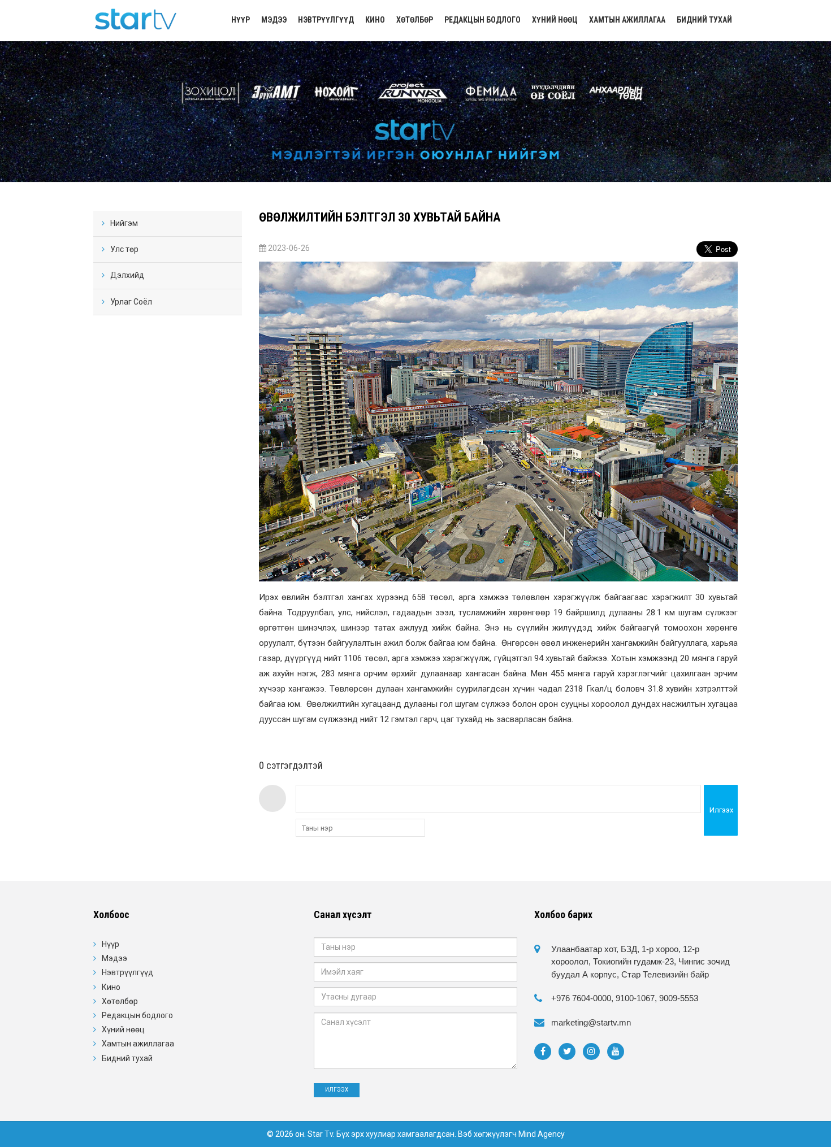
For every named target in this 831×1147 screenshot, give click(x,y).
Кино (375, 19)
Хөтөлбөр (414, 19)
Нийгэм (124, 223)
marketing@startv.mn (591, 1022)
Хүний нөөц (555, 19)
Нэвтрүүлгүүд (326, 19)
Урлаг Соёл (131, 301)
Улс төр (124, 249)
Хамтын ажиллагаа (627, 19)
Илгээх (721, 810)
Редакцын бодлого (482, 19)
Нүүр (240, 19)
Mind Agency (541, 1134)
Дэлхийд (127, 275)
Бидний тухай (704, 19)
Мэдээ (274, 19)
